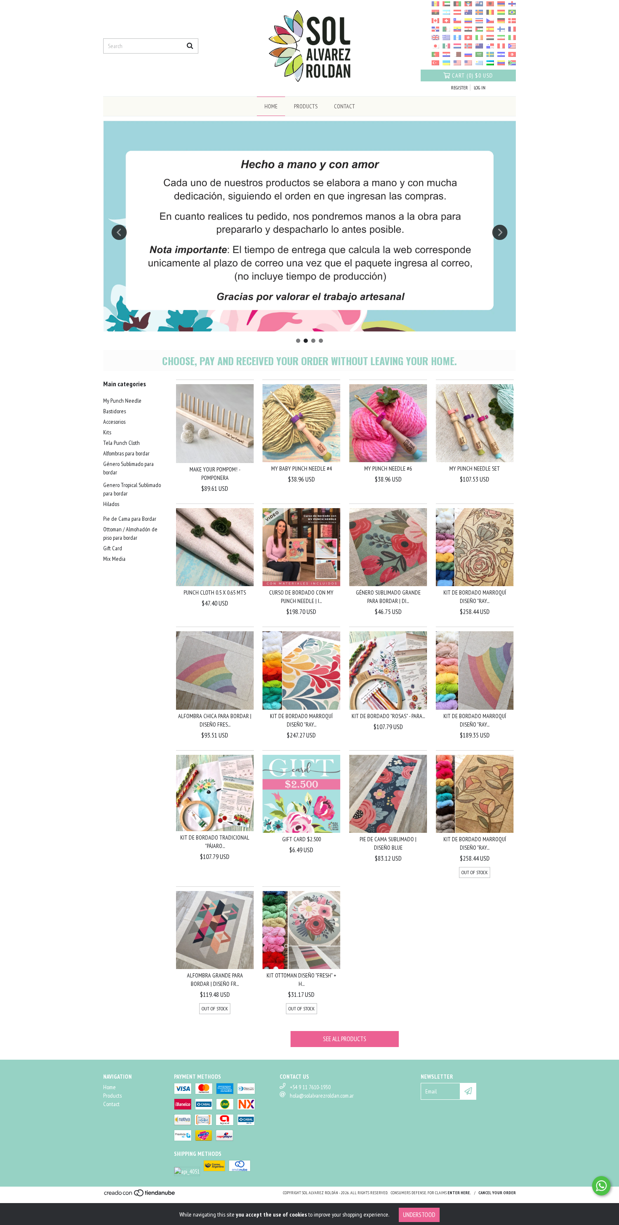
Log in (480, 87)
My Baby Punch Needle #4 (301, 468)
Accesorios (114, 421)
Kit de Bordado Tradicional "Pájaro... (214, 842)
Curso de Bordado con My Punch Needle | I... (301, 597)
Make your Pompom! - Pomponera (214, 474)
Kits (107, 432)
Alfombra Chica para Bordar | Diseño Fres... (214, 720)
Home (270, 106)
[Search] (189, 46)
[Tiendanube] (140, 1195)
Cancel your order (497, 1192)
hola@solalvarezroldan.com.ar (322, 1095)
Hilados (111, 504)
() (472, 75)
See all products (344, 1039)
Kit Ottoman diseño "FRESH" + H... (301, 980)
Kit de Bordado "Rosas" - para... (388, 716)
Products (306, 106)
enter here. (459, 1192)
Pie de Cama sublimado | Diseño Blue (388, 843)
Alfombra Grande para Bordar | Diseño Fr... (215, 980)
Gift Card (112, 548)
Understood (419, 1215)
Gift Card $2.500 (301, 839)
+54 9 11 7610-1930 (310, 1087)
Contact (344, 106)
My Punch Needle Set (474, 468)
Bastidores (114, 411)
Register (459, 87)
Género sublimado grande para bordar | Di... (388, 597)
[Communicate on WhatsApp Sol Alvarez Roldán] (601, 1185)
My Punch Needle (122, 400)
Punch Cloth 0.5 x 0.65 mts (215, 592)
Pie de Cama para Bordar (129, 518)
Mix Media (114, 559)
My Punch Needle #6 (388, 468)
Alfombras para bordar (126, 453)
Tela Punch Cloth (121, 443)
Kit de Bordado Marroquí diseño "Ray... (474, 597)
